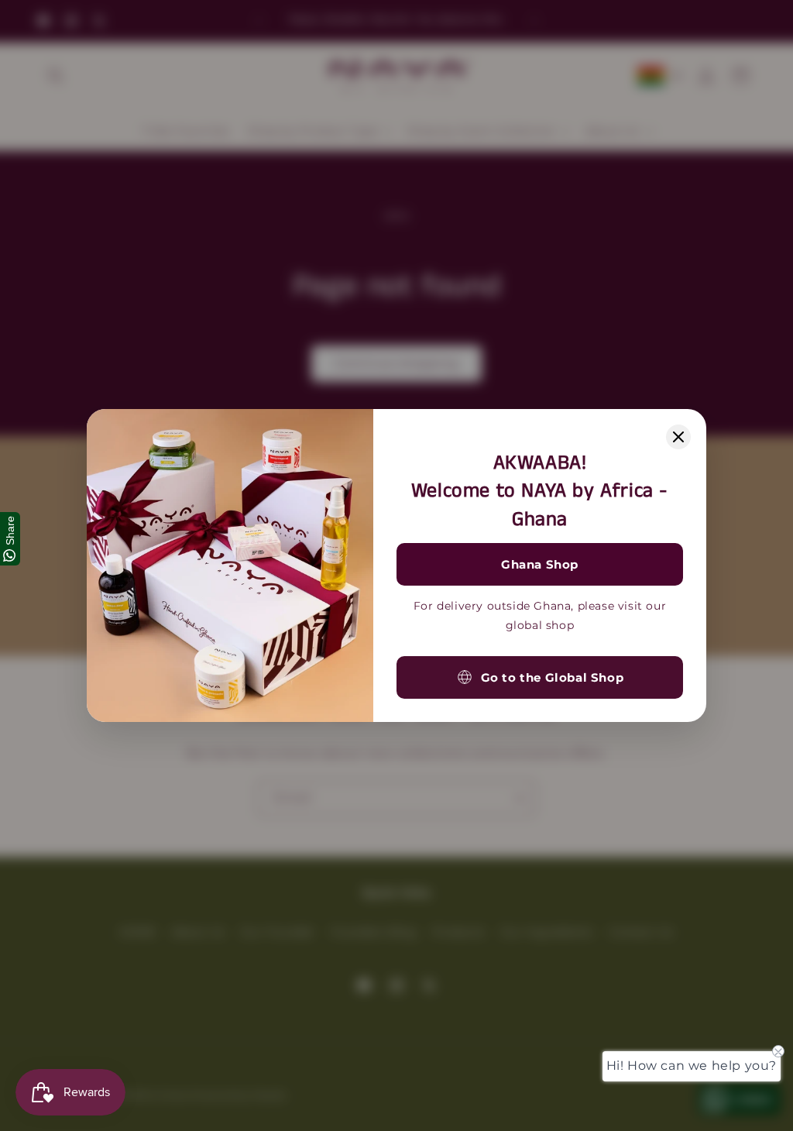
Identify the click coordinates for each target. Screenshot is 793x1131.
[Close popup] (678, 437)
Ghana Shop (539, 564)
